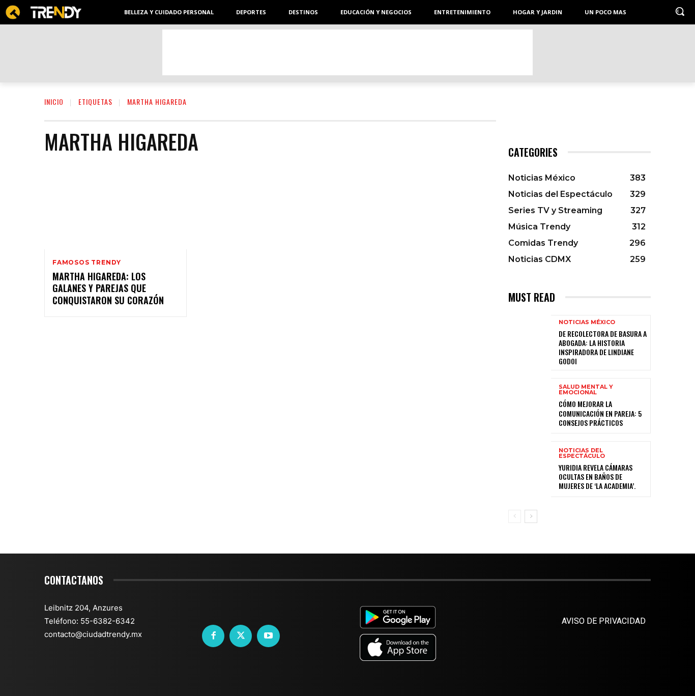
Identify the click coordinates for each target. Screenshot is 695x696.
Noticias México (587, 322)
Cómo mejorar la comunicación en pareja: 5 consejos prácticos (600, 412)
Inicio (54, 101)
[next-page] (531, 516)
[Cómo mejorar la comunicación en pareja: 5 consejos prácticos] (529, 405)
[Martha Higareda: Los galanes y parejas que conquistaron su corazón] (115, 206)
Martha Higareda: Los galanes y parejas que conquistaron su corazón (108, 288)
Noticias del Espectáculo (582, 453)
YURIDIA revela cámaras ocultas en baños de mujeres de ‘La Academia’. (597, 476)
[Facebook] (213, 636)
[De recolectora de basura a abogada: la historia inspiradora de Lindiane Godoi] (529, 342)
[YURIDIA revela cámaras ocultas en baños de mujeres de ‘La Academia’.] (529, 469)
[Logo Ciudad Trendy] (43, 12)
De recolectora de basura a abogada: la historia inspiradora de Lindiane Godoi (603, 347)
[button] (680, 11)
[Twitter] (240, 636)
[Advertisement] (347, 52)
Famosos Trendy (86, 262)
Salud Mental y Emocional (586, 389)
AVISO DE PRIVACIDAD (604, 621)
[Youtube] (268, 636)
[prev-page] (514, 516)
